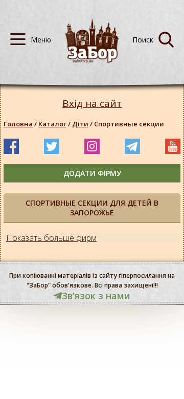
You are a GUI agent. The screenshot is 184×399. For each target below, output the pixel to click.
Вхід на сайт (92, 103)
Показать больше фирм (51, 237)
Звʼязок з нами (96, 296)
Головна (18, 123)
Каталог (52, 123)
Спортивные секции (129, 123)
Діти (80, 123)
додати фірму (92, 173)
